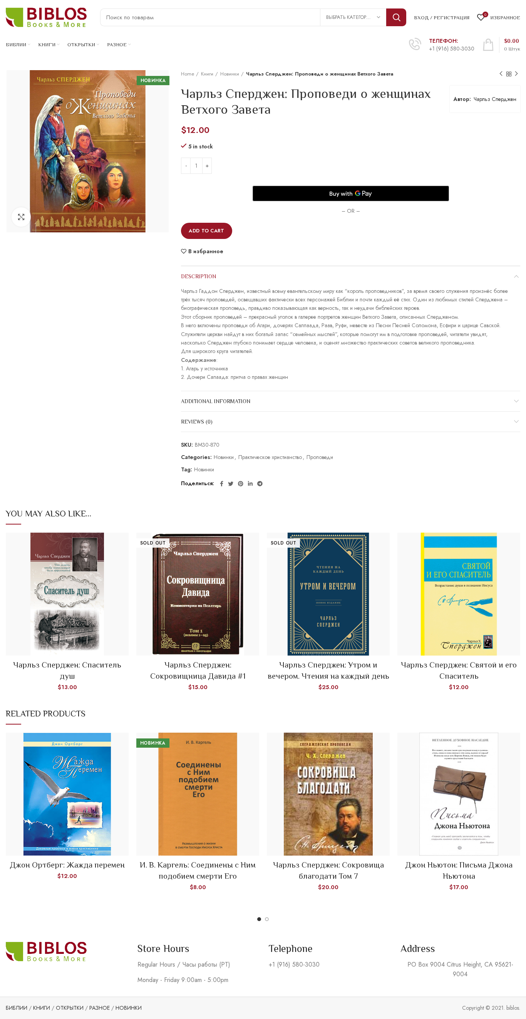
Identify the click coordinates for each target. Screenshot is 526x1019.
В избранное (205, 251)
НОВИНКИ (129, 1008)
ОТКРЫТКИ (70, 1008)
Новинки (229, 74)
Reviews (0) (197, 422)
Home (187, 74)
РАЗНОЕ (99, 1008)
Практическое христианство (270, 457)
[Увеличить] (21, 217)
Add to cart (206, 230)
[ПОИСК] (396, 17)
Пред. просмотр (122, 545)
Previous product (501, 74)
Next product (516, 74)
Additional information (215, 401)
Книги (207, 74)
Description (198, 276)
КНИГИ (41, 1008)
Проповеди (320, 457)
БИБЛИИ (16, 1008)
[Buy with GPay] (351, 193)
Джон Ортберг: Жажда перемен (67, 864)
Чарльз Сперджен (495, 99)
